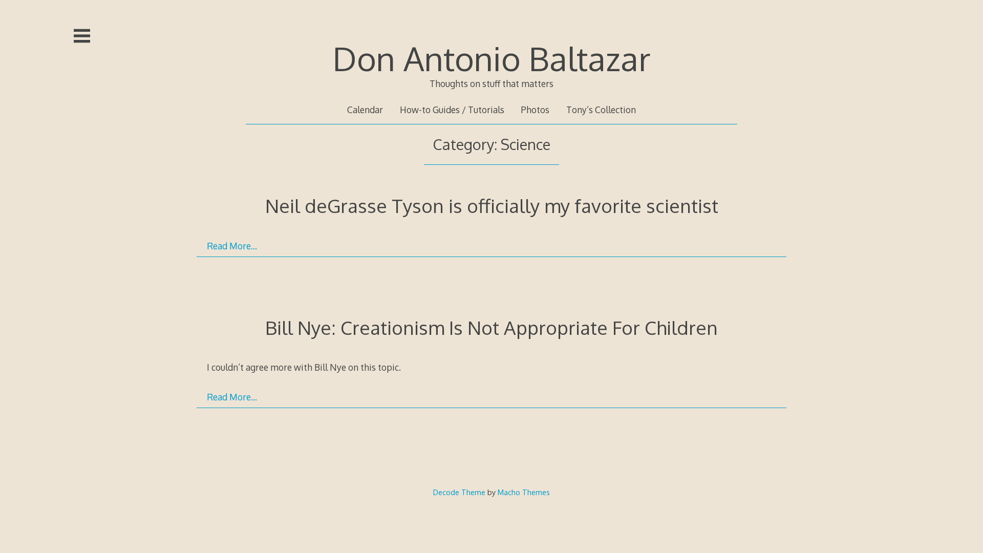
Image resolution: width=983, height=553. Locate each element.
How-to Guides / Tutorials (452, 109)
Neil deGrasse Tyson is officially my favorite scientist (491, 206)
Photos (535, 109)
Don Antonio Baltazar (492, 58)
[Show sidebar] (82, 36)
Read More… (232, 245)
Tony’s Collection (601, 109)
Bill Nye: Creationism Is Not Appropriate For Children (491, 327)
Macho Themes (524, 492)
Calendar (365, 109)
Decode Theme (459, 492)
